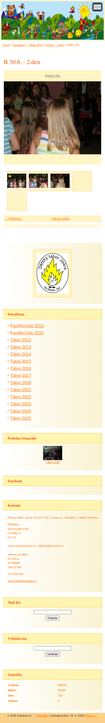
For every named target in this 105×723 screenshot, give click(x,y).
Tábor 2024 (20, 411)
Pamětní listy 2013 (27, 326)
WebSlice (43, 715)
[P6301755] (60, 180)
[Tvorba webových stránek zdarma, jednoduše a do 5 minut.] (34, 716)
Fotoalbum (18, 45)
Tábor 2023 (20, 404)
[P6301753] (16, 180)
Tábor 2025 (20, 418)
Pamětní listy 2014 (27, 333)
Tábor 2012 (20, 340)
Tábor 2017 (20, 375)
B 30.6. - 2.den (55, 45)
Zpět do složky (60, 218)
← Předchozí (13, 218)
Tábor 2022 (20, 397)
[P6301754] (38, 180)
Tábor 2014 (20, 354)
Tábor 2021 (20, 390)
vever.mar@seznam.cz (22, 580)
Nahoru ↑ (92, 715)
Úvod (6, 45)
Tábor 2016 (20, 368)
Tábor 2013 (35, 45)
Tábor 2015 (20, 361)
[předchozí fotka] (12, 117)
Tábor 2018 (20, 383)
